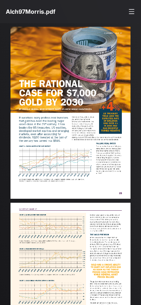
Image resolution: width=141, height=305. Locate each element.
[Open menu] (131, 11)
